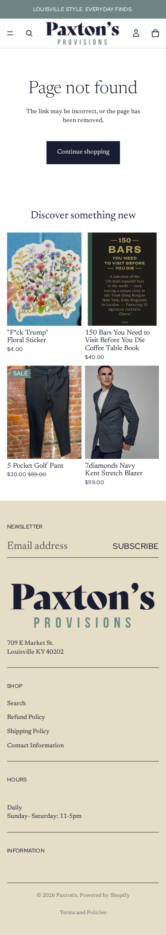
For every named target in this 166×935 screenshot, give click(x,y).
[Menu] (10, 33)
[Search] (29, 33)
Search (16, 704)
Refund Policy (26, 717)
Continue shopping (83, 152)
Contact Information (35, 745)
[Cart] (155, 33)
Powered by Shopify (105, 895)
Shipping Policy (28, 732)
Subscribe (136, 546)
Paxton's (66, 895)
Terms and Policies (83, 912)
